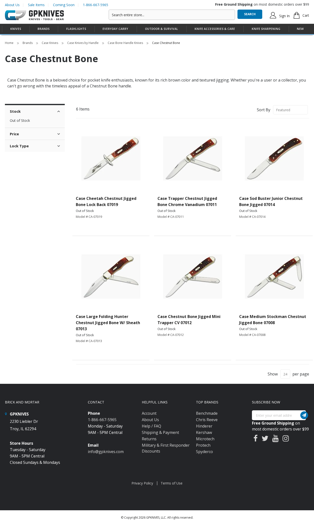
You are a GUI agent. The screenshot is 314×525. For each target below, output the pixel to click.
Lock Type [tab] (19, 145)
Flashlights (76, 29)
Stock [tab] (15, 111)
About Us (12, 4)
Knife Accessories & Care (215, 29)
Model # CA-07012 (170, 334)
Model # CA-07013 (89, 341)
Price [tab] (14, 133)
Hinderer (204, 426)
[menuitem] (15, 29)
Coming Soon (64, 4)
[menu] (157, 29)
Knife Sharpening (266, 29)
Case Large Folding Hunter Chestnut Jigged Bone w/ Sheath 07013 (108, 323)
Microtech (205, 439)
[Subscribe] (304, 415)
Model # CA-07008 (252, 334)
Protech (203, 445)
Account (149, 413)
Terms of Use (172, 483)
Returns (149, 439)
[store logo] (34, 15)
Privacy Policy (142, 483)
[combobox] (172, 15)
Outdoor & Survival (161, 29)
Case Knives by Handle (83, 43)
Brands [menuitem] (44, 29)
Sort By (263, 109)
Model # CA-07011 (170, 216)
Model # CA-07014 (252, 216)
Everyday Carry (115, 29)
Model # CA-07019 (89, 216)
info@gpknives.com (106, 451)
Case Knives (50, 43)
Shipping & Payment (160, 432)
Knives (15, 29)
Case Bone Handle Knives (126, 43)
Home (9, 43)
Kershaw (204, 432)
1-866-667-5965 (95, 4)
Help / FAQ (151, 426)
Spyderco (204, 451)
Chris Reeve (207, 419)
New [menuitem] (300, 29)
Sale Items (36, 4)
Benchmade (207, 413)
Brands (28, 43)
